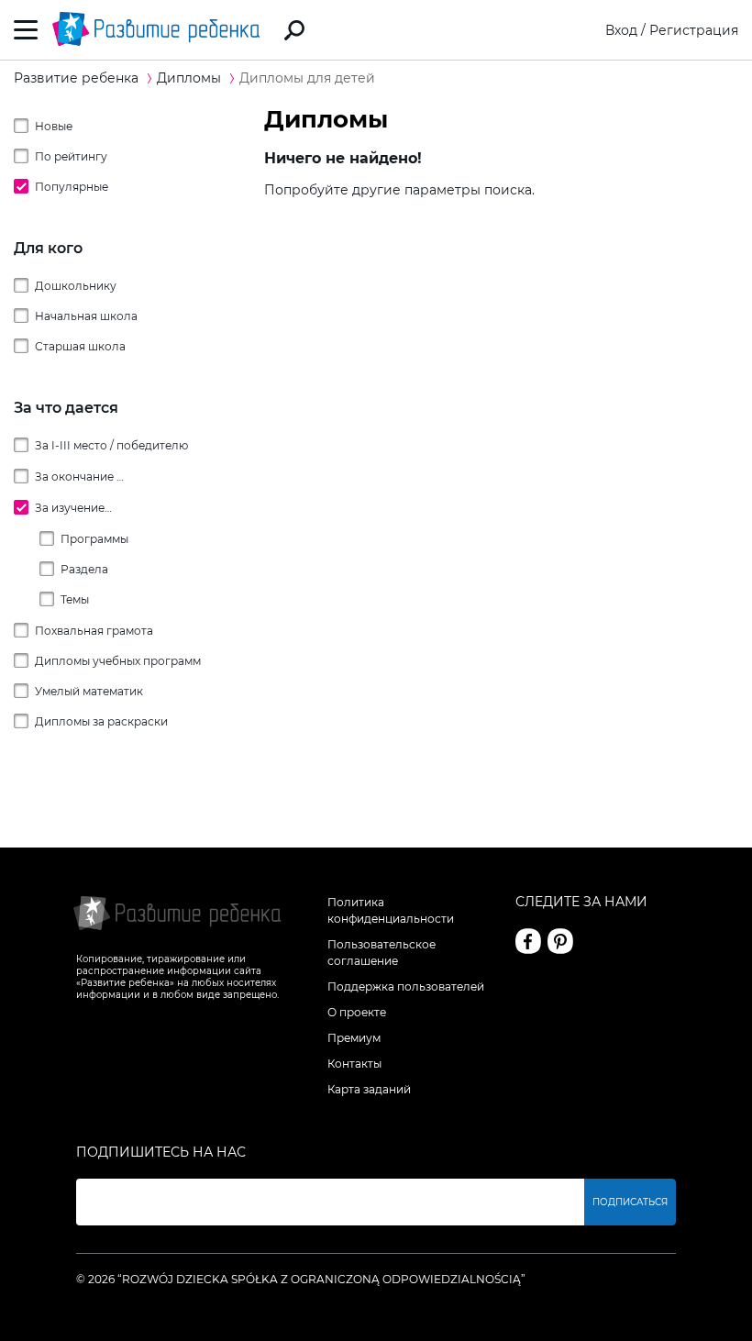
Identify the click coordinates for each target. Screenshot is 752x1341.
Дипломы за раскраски (101, 721)
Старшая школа (80, 346)
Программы (94, 539)
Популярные (71, 187)
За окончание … (79, 476)
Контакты (354, 1063)
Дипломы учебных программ (118, 661)
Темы (75, 599)
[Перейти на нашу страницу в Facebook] (528, 941)
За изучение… (73, 508)
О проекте (356, 1012)
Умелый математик (89, 691)
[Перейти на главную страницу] (155, 29)
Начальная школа (86, 316)
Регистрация (693, 30)
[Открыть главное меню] (26, 29)
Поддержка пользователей (405, 986)
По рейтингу (71, 156)
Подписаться (630, 1202)
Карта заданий (369, 1089)
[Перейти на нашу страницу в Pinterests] (560, 941)
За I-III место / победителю (111, 445)
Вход (621, 30)
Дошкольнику (75, 286)
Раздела (84, 569)
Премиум (354, 1038)
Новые (53, 126)
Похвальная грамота (94, 630)
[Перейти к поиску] (294, 30)
